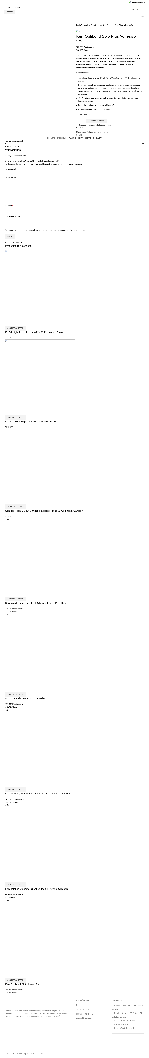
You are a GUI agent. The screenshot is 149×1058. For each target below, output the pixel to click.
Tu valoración (11, 178)
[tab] (57, 138)
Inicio (78, 25)
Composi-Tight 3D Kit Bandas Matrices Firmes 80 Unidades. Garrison (44, 510)
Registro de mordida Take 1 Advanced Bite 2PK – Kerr (35, 603)
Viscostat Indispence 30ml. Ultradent (25, 698)
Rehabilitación (87, 25)
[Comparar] (8, 323)
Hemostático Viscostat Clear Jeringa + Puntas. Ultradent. (37, 888)
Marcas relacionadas (84, 1014)
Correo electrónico (13, 216)
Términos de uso (83, 1009)
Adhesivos (98, 25)
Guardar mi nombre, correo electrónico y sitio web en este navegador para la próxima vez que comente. (47, 230)
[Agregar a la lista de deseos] (21, 323)
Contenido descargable (86, 1018)
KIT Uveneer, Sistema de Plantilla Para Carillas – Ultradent (38, 793)
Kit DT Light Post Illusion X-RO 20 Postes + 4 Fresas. (35, 332)
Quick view (14, 323)
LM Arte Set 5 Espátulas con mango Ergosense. (32, 421)
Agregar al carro (96, 121)
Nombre (9, 206)
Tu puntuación (11, 169)
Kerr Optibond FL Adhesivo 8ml (22, 984)
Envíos (79, 1005)
